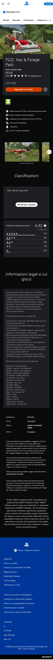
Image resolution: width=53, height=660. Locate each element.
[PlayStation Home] (26, 3)
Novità (6, 20)
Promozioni (29, 20)
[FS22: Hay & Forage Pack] (22, 152)
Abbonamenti (43, 20)
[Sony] (47, 659)
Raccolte (16, 20)
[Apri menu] (3, 4)
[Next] (49, 152)
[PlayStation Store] (12, 12)
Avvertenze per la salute (14, 474)
